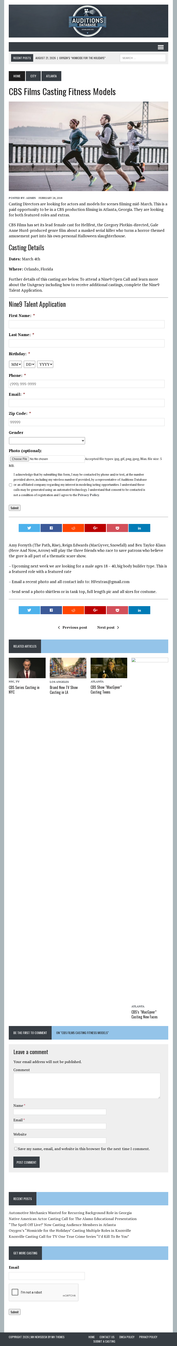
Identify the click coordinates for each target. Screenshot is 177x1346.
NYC (11, 681)
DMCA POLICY (126, 1337)
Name (18, 1105)
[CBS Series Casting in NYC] (27, 675)
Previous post (74, 627)
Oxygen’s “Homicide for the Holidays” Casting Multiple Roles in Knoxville (70, 1230)
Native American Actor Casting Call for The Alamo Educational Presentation (73, 1218)
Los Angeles (59, 681)
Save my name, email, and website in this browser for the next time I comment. (84, 1148)
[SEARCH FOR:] (143, 57)
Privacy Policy (88, 495)
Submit (15, 508)
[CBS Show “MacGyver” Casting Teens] (109, 675)
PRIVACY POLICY (148, 1337)
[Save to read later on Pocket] (117, 528)
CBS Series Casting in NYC (24, 690)
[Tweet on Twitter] (29, 528)
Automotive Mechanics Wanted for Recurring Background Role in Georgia (70, 1212)
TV (18, 681)
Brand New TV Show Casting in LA (64, 690)
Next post (106, 627)
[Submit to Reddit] (73, 528)
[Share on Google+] (95, 528)
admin (31, 198)
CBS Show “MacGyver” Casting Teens (106, 689)
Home (91, 1337)
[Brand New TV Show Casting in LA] (68, 675)
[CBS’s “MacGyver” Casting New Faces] (149, 999)
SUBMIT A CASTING (104, 1341)
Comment (21, 1069)
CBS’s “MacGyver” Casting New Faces (144, 1014)
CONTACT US (107, 1337)
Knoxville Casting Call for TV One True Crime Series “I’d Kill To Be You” (69, 1236)
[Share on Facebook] (51, 528)
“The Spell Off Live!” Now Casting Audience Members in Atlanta (62, 1224)
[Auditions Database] (88, 21)
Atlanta (97, 681)
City (33, 75)
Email (18, 1119)
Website (20, 1134)
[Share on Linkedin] (139, 528)
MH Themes (58, 1337)
